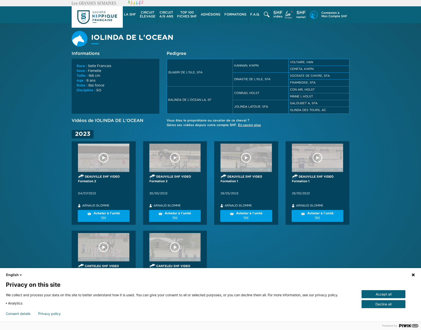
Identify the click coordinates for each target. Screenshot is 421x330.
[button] (130, 15)
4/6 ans (166, 14)
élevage (147, 14)
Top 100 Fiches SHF (187, 14)
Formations (235, 14)
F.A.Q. (255, 14)
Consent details (18, 314)
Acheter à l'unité (107, 216)
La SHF (130, 14)
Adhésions (210, 14)
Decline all (383, 304)
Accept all (384, 294)
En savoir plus (249, 125)
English (12, 275)
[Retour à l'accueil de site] (97, 17)
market (301, 14)
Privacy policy (49, 314)
